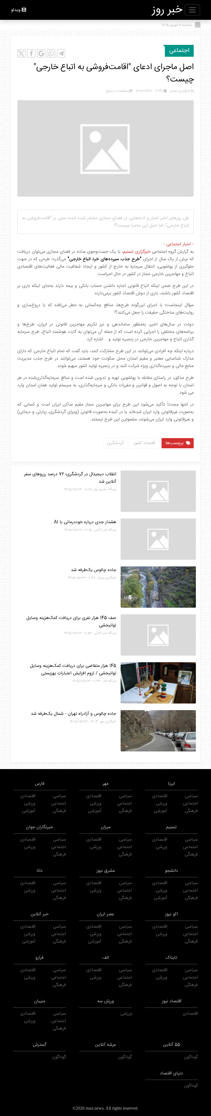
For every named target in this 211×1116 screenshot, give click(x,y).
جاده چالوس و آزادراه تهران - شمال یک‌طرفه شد (73, 714)
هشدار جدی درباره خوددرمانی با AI (85, 522)
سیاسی (191, 796)
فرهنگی (191, 811)
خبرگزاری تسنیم (137, 252)
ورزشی (161, 803)
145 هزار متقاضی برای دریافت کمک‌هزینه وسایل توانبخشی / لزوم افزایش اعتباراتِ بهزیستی (73, 669)
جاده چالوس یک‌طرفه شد (93, 570)
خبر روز (167, 10)
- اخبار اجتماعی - (178, 244)
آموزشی (160, 811)
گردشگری (115, 443)
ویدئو (16, 10)
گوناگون (191, 1057)
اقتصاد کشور (144, 443)
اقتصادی (159, 796)
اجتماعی (179, 51)
